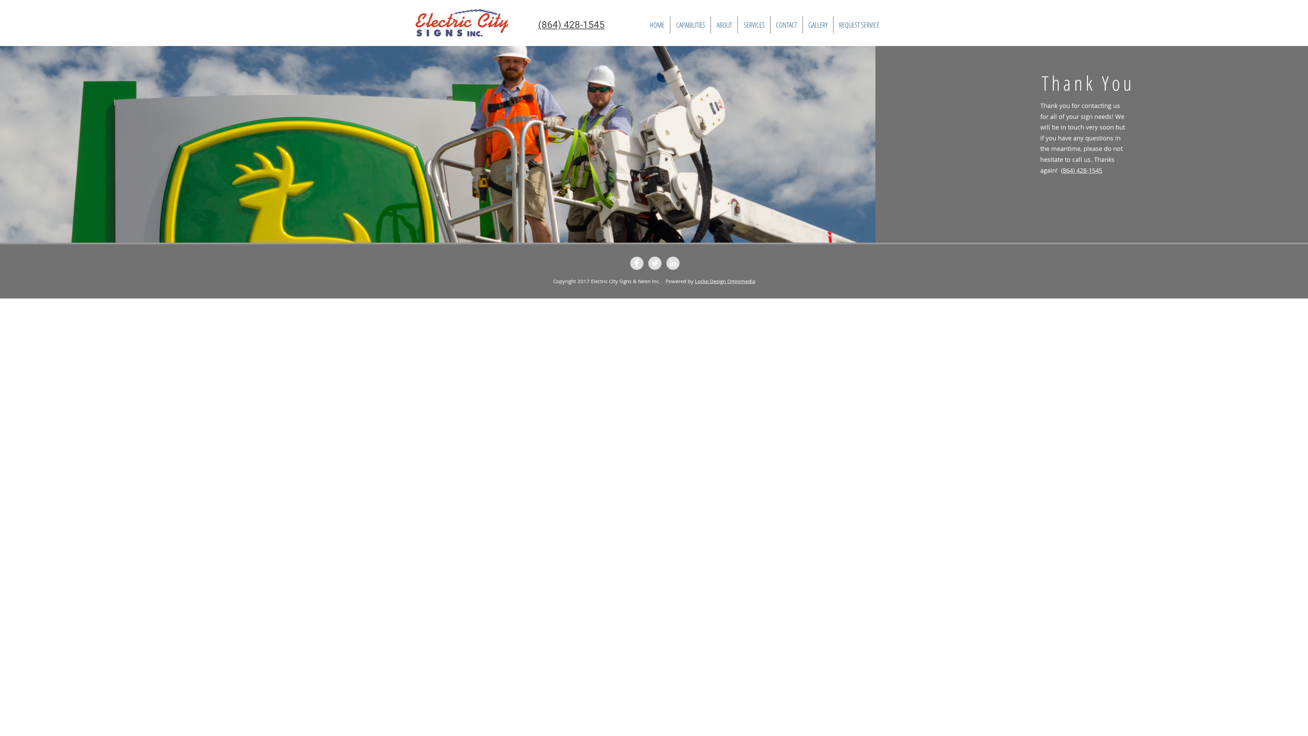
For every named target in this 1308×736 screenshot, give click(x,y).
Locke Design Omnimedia (725, 281)
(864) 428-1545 (1081, 170)
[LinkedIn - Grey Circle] (673, 263)
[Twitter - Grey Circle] (654, 263)
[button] (754, 24)
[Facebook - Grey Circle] (636, 263)
